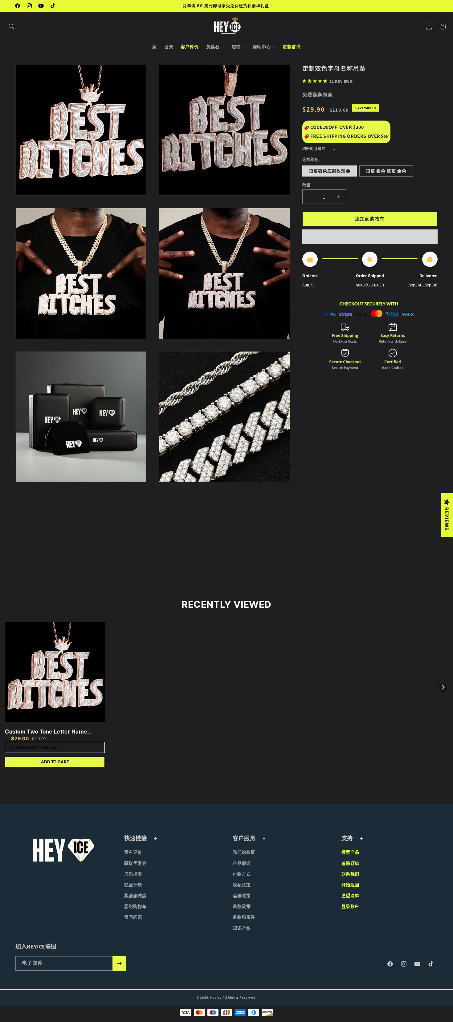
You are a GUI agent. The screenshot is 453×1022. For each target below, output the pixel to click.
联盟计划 (133, 885)
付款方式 (242, 874)
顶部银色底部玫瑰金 (329, 171)
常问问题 (133, 917)
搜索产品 (350, 852)
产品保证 (242, 863)
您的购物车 (135, 906)
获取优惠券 (135, 863)
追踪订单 (350, 863)
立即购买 (370, 237)
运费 (329, 148)
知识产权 (242, 928)
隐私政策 (242, 885)
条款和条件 (244, 917)
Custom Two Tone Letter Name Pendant (46, 732)
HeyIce (216, 997)
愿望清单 (350, 895)
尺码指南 (133, 874)
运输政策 (242, 895)
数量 (306, 184)
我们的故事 (244, 852)
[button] (11, 26)
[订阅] (119, 963)
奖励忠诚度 (135, 895)
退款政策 (242, 906)
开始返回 (350, 885)
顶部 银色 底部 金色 (386, 171)
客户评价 (133, 852)
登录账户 (350, 906)
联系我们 (350, 874)
